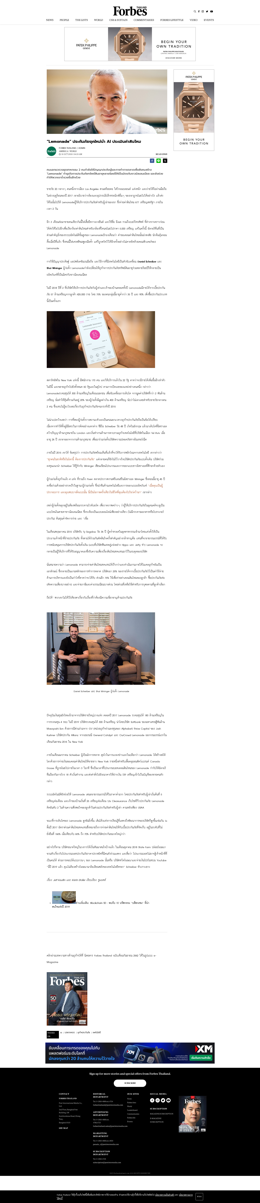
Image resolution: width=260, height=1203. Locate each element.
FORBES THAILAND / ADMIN (72, 148)
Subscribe (130, 1083)
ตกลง (199, 1197)
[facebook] (152, 161)
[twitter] (165, 161)
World (73, 151)
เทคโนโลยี (97, 1033)
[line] (158, 161)
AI (61, 1033)
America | (64, 151)
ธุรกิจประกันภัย (84, 1033)
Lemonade (70, 1033)
